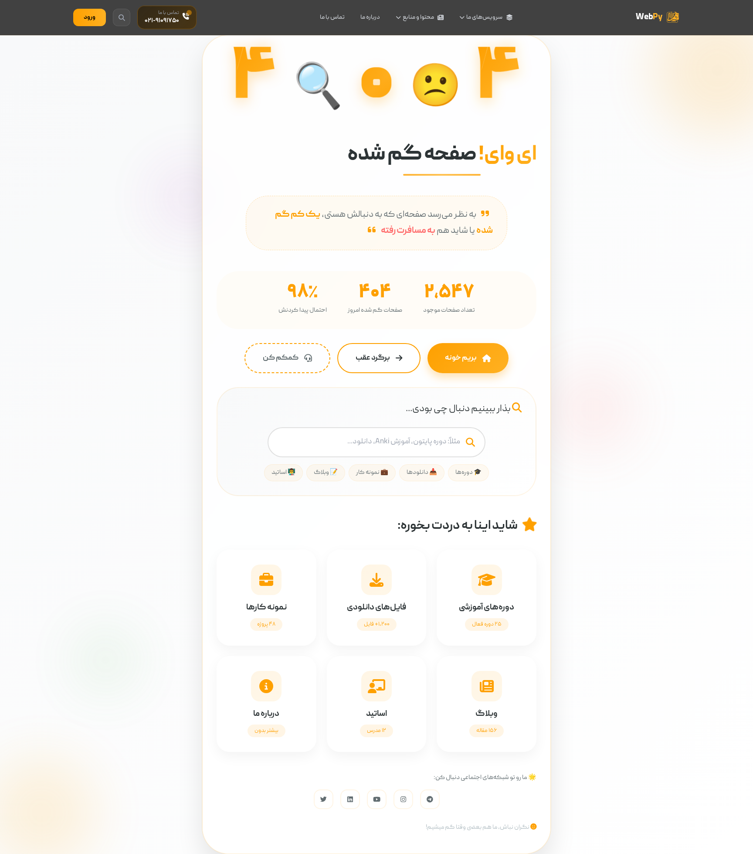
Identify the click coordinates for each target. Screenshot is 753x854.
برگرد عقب (373, 358)
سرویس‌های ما (484, 17)
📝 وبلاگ (326, 472)
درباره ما (370, 17)
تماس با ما (332, 17)
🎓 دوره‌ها (468, 472)
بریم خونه (461, 358)
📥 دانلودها (422, 472)
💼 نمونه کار (372, 472)
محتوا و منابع (418, 17)
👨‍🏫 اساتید (283, 472)
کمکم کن (280, 358)
